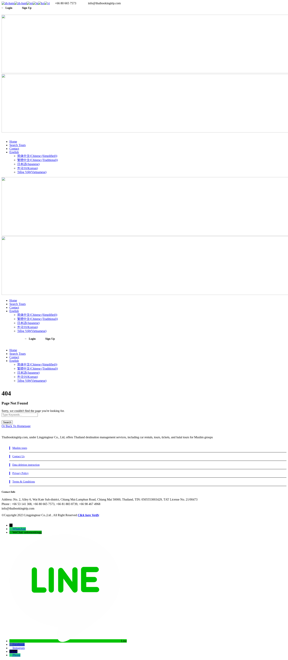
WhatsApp (19, 528)
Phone (16, 655)
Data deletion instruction (26, 464)
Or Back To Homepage (16, 426)
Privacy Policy (20, 473)
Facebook (19, 644)
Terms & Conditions (23, 481)
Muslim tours (19, 448)
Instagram (19, 648)
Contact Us (18, 456)
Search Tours (17, 145)
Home (13, 141)
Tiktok (13, 651)
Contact (14, 148)
